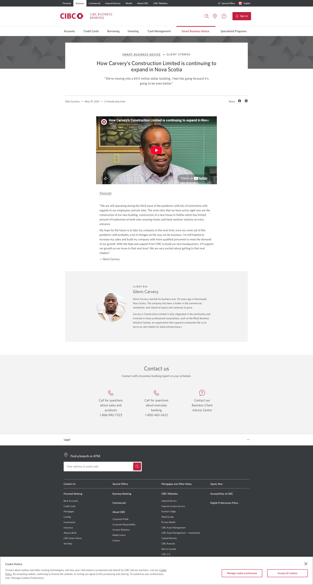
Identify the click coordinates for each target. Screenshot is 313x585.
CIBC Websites (160, 3)
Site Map (68, 543)
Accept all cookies (287, 573)
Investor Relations (120, 529)
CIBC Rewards (168, 543)
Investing (133, 31)
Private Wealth (168, 522)
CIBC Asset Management (173, 527)
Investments (69, 522)
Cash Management (159, 31)
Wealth (128, 3)
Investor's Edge (168, 511)
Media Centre (119, 535)
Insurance (68, 527)
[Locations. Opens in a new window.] (214, 16)
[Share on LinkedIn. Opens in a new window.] (246, 101)
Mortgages (69, 511)
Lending (67, 516)
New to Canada (168, 549)
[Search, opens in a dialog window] (206, 16)
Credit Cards (91, 31)
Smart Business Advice (195, 31)
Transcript (105, 193)
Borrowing (113, 31)
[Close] (306, 564)
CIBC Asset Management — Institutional (180, 532)
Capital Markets (169, 538)
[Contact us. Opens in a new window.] (224, 16)
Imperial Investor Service (173, 506)
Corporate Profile (120, 519)
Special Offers (228, 3)
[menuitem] (226, 3)
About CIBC (142, 3)
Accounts (69, 31)
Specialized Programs (234, 31)
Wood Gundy (167, 516)
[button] (245, 3)
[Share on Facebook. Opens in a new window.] (240, 101)
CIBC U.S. (166, 554)
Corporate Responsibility (123, 524)
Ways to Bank (70, 532)
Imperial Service (112, 3)
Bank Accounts (71, 500)
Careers (116, 540)
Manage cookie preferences (242, 573)
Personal (67, 3)
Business (80, 3)
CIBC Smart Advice (73, 538)
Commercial (94, 3)
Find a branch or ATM (85, 456)
